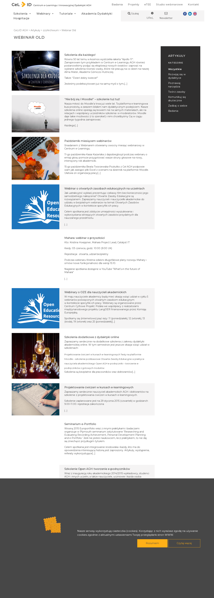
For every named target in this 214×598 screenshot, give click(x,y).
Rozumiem (152, 543)
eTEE (147, 4)
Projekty (133, 4)
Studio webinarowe (169, 4)
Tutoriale (66, 13)
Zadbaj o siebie (177, 105)
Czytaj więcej (184, 543)
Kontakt (193, 4)
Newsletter (166, 18)
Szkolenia (20, 13)
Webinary (43, 13)
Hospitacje (21, 18)
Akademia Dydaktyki (96, 13)
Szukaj (135, 13)
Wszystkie (175, 69)
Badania (117, 4)
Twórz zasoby (176, 91)
